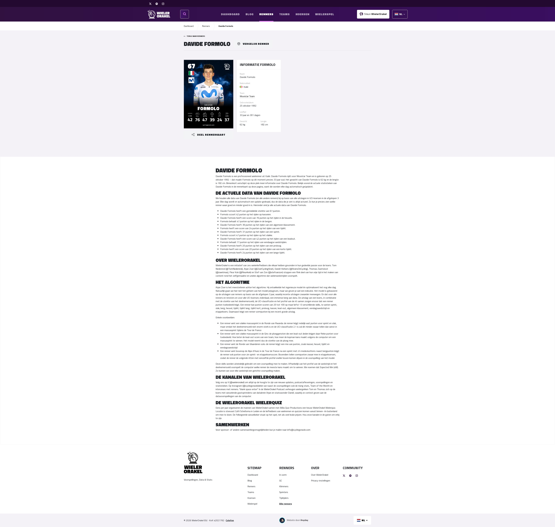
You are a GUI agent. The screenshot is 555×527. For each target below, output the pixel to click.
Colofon (230, 520)
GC (280, 480)
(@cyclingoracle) (250, 385)
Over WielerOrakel (319, 474)
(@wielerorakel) (237, 382)
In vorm (283, 474)
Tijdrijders (283, 498)
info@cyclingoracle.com (298, 429)
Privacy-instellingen (320, 480)
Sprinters (283, 492)
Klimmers (283, 486)
